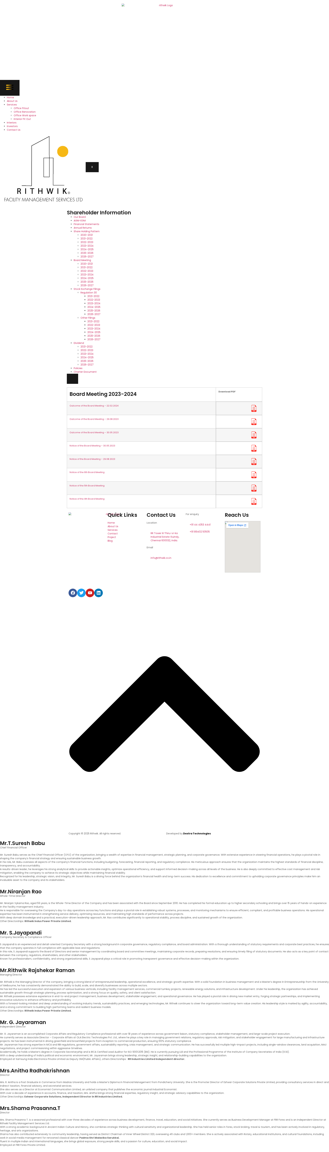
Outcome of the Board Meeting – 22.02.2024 (94, 405)
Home (10, 97)
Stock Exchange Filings (87, 289)
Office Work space (25, 115)
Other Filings (88, 318)
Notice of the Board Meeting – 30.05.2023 (92, 445)
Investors (12, 126)
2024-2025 (87, 249)
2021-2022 (87, 238)
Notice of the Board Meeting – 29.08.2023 (92, 459)
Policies (78, 368)
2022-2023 (87, 242)
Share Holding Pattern (87, 231)
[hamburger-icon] (10, 88)
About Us (12, 101)
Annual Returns (83, 227)
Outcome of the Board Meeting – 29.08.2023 (94, 419)
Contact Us (13, 130)
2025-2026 (87, 253)
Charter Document (85, 372)
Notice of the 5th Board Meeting (87, 485)
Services (12, 104)
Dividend (79, 343)
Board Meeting (82, 260)
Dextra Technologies (197, 833)
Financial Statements (86, 224)
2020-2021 (87, 235)
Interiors (11, 122)
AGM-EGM (80, 220)
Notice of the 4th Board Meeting (87, 498)
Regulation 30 (89, 292)
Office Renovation (25, 112)
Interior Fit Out (22, 119)
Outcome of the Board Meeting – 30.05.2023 (94, 432)
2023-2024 (87, 245)
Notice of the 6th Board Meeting (87, 472)
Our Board (80, 217)
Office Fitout (21, 108)
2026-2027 (87, 256)
